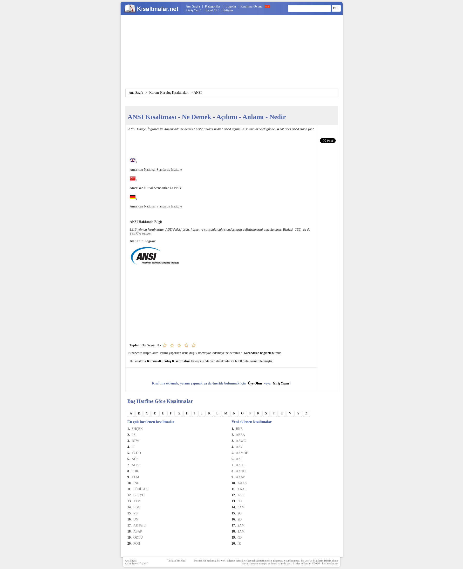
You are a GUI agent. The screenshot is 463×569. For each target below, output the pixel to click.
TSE (298, 229)
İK (239, 543)
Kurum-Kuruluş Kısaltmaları (169, 92)
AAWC (241, 441)
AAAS (242, 483)
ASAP (137, 531)
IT (133, 447)
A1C (241, 495)
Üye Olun (255, 383)
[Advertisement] (231, 55)
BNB (239, 429)
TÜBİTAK (140, 489)
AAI (239, 459)
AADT (240, 465)
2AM (241, 525)
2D (240, 519)
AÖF (135, 459)
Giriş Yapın (281, 383)
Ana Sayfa (193, 6)
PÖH (136, 543)
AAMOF (242, 453)
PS (134, 435)
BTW (135, 441)
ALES (136, 465)
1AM (241, 531)
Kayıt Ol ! (212, 10)
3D (240, 501)
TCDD (136, 453)
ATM (136, 501)
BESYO (138, 495)
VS (135, 513)
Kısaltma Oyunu (251, 6)
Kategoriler (212, 6)
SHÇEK (137, 429)
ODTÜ (138, 537)
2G (240, 513)
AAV (239, 447)
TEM (135, 477)
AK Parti (139, 525)
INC (136, 483)
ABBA (240, 435)
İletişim (228, 10)
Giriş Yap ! (194, 10)
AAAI (241, 489)
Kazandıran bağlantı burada (262, 353)
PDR (135, 471)
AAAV (240, 477)
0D (240, 537)
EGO (136, 507)
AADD (240, 471)
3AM (241, 507)
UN (135, 519)
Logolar (230, 6)
